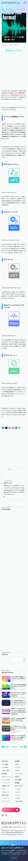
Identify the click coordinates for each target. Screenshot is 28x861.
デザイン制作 (18, 789)
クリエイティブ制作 (5, 779)
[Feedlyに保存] (19, 428)
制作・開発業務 (5, 767)
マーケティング (18, 795)
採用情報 (17, 783)
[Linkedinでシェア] (16, 428)
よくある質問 (18, 779)
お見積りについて (5, 792)
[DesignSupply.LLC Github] (3, 816)
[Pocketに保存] (13, 428)
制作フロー (4, 789)
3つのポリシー (18, 767)
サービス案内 (5, 764)
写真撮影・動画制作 (19, 801)
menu (25, 3)
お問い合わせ (5, 795)
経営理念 (17, 764)
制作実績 (4, 773)
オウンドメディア (19, 786)
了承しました (14, 858)
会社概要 (17, 761)
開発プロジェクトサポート (7, 776)
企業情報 (17, 770)
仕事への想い (5, 761)
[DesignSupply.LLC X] (6, 816)
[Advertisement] (14, 71)
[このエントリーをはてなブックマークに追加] (9, 428)
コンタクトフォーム (5, 798)
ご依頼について (5, 786)
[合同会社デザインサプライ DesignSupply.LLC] (10, 2)
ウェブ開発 (17, 798)
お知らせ (17, 776)
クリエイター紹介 (18, 773)
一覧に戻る (14, 746)
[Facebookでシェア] (3, 428)
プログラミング (18, 792)
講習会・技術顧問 (5, 770)
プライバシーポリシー (6, 801)
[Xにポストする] (6, 428)
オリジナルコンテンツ (6, 782)
